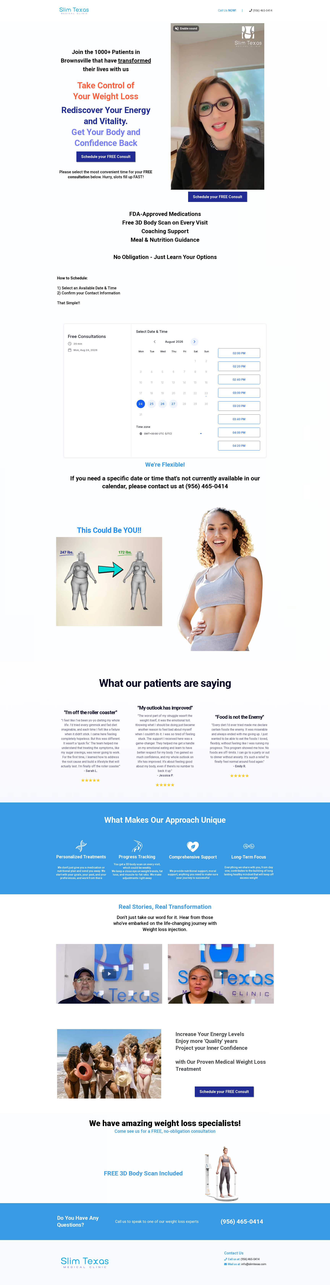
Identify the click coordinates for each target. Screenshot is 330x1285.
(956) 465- (259, 10)
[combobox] (170, 433)
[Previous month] (155, 342)
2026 (179, 341)
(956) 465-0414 (250, 1259)
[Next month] (194, 342)
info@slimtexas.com (253, 1264)
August (170, 341)
